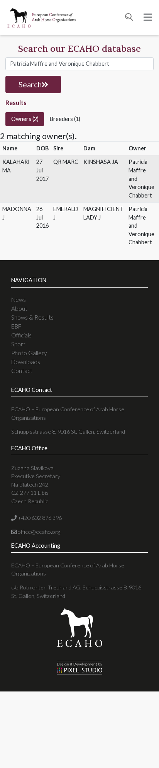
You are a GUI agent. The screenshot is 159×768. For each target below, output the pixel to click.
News (18, 299)
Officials (21, 335)
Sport (18, 344)
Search (30, 84)
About (19, 308)
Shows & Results (32, 317)
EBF (16, 326)
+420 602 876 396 (39, 517)
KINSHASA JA (100, 161)
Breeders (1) (65, 119)
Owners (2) (25, 119)
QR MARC (65, 161)
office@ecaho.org (38, 531)
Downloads (25, 361)
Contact (21, 370)
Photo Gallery (29, 352)
